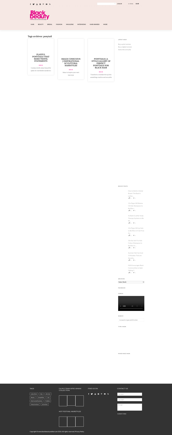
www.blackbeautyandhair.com (48, 431)
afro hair (48, 394)
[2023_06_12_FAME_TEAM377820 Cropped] (79, 401)
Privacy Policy (79, 431)
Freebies (47, 401)
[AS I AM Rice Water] (131, 102)
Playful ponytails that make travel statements (40, 57)
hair (48, 397)
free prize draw (35, 404)
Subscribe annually (124, 49)
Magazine (70, 24)
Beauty (40, 24)
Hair (32, 24)
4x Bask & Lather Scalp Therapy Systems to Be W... (136, 218)
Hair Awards (94, 24)
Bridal (49, 24)
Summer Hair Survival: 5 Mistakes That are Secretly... (135, 255)
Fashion (59, 24)
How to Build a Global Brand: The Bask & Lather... (135, 193)
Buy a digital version (125, 47)
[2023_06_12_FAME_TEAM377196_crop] (71, 400)
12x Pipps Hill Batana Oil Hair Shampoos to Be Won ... (135, 205)
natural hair (34, 394)
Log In (119, 3)
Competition (41, 397)
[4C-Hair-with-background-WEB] (131, 348)
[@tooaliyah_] (71, 422)
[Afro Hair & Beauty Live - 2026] (131, 154)
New (41, 394)
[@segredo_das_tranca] (79, 422)
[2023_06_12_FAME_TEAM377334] (63, 400)
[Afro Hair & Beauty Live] (91, 22)
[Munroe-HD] (131, 375)
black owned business (36, 401)
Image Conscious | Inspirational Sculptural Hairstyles (70, 62)
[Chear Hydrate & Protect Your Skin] (131, 128)
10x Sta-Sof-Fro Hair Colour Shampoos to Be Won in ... (135, 243)
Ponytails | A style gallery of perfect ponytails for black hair (101, 63)
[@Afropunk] (63, 422)
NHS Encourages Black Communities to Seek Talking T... (136, 267)
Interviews (81, 24)
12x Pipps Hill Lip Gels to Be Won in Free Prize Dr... (136, 230)
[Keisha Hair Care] (131, 180)
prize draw (44, 404)
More (105, 24)
